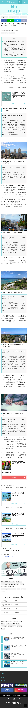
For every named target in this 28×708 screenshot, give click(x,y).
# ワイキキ (3, 623)
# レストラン (18, 581)
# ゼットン (23, 589)
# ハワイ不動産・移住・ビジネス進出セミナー (10, 584)
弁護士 (16, 600)
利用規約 (24, 695)
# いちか (18, 589)
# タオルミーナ (11, 586)
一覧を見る (14, 17)
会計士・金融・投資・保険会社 (7, 605)
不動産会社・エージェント (4, 601)
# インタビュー (4, 586)
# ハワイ (18, 623)
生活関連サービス (18, 612)
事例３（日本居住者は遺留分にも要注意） (13, 48)
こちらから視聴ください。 (7, 556)
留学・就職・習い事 (6, 608)
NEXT (23, 17)
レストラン (17, 608)
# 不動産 (22, 584)
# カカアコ (3, 628)
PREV (4, 17)
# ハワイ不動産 (9, 621)
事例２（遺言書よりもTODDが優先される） (14, 47)
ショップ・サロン (5, 612)
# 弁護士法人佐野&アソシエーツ (7, 30)
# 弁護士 (16, 30)
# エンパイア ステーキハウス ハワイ (8, 581)
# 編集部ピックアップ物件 (18, 621)
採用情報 (8, 695)
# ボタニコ (3, 591)
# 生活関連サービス (12, 626)
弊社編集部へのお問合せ (16, 695)
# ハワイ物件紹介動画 (11, 623)
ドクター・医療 (18, 604)
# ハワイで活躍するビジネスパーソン (8, 589)
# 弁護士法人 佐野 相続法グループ (7, 33)
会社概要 (3, 695)
